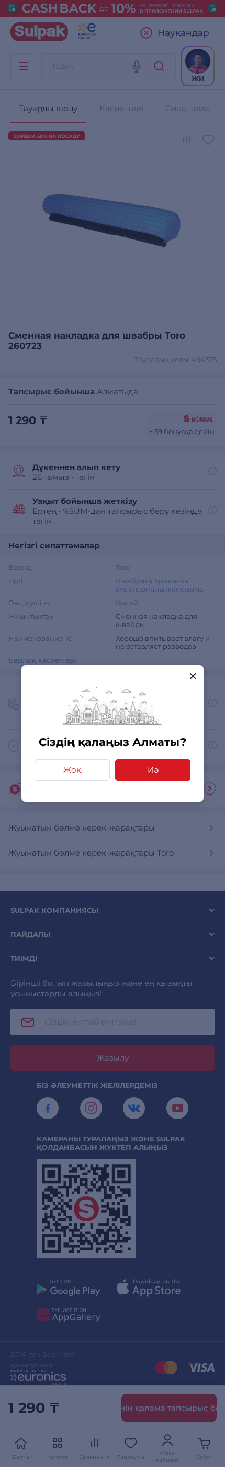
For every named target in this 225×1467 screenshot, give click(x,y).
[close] (193, 676)
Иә (153, 770)
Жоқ (72, 770)
